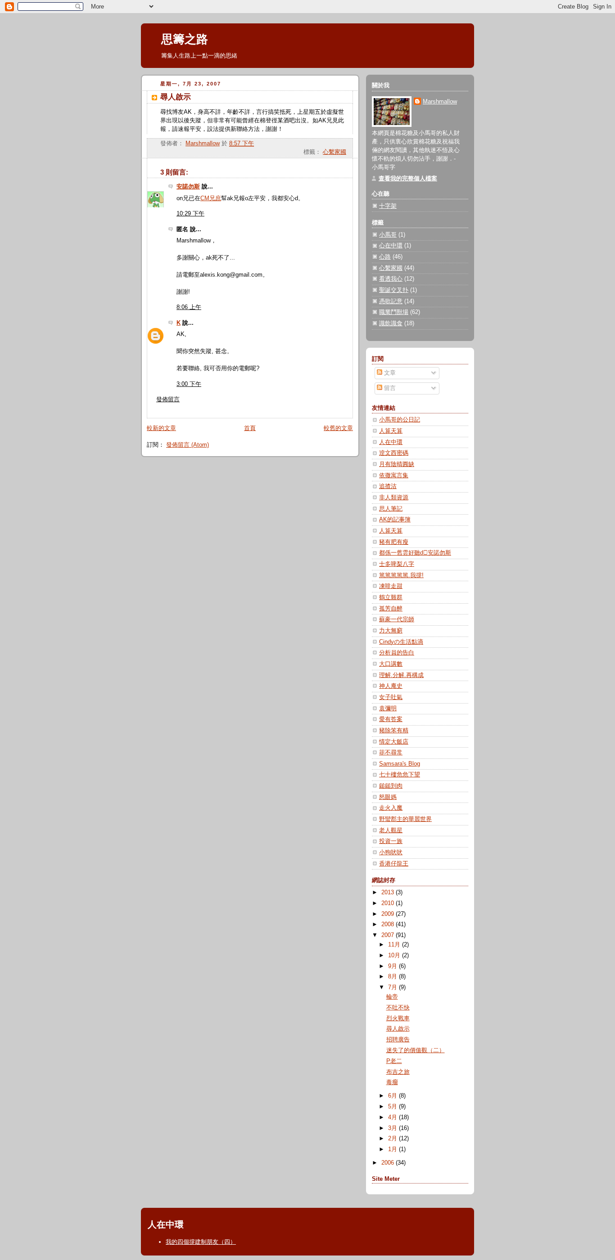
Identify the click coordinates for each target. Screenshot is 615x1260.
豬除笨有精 (393, 730)
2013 (388, 892)
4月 (393, 1117)
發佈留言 (168, 399)
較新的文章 (161, 428)
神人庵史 (390, 686)
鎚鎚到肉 (390, 786)
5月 (393, 1106)
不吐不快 (398, 1007)
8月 (393, 976)
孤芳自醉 (390, 608)
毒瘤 (392, 1082)
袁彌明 (388, 708)
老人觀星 (390, 830)
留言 (389, 388)
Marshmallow (440, 102)
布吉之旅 (398, 1072)
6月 (393, 1096)
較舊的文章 (338, 428)
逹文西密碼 (393, 453)
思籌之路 (184, 39)
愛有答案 (390, 719)
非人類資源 (393, 497)
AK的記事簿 (395, 519)
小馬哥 (388, 235)
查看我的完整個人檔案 (408, 178)
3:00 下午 (188, 384)
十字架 (388, 206)
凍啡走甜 (390, 586)
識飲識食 (390, 323)
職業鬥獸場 (393, 312)
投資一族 (390, 841)
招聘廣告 (398, 1039)
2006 (388, 1163)
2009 (388, 914)
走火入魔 (390, 808)
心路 (385, 257)
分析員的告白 (396, 653)
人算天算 (390, 431)
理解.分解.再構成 (401, 675)
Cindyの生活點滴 (401, 642)
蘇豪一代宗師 (396, 619)
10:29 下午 (190, 214)
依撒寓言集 (393, 475)
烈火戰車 (398, 1018)
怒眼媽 (388, 797)
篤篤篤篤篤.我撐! (401, 575)
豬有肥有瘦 (393, 542)
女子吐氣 (390, 697)
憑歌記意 (390, 301)
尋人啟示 (398, 1029)
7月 (393, 987)
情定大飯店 (393, 742)
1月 (393, 1149)
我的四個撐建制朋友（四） (201, 1241)
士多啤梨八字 (396, 564)
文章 (389, 373)
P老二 (394, 1061)
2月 (393, 1138)
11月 (395, 945)
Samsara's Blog (399, 764)
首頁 (250, 428)
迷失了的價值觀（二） (415, 1050)
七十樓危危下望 (399, 774)
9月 (393, 966)
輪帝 (392, 997)
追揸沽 (388, 486)
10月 (395, 955)
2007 (388, 935)
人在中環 (390, 442)
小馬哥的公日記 (399, 420)
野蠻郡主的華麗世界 (405, 819)
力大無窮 (390, 631)
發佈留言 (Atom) (187, 445)
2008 (388, 924)
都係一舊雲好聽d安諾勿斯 (415, 553)
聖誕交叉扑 (393, 290)
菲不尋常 (390, 752)
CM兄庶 (210, 198)
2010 (388, 903)
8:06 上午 (188, 307)
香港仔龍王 (393, 864)
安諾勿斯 (188, 187)
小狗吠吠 (390, 852)
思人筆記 (390, 509)
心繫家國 (334, 152)
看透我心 (390, 279)
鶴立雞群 (390, 597)
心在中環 (390, 245)
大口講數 (390, 664)
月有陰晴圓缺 (396, 464)
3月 (393, 1128)
